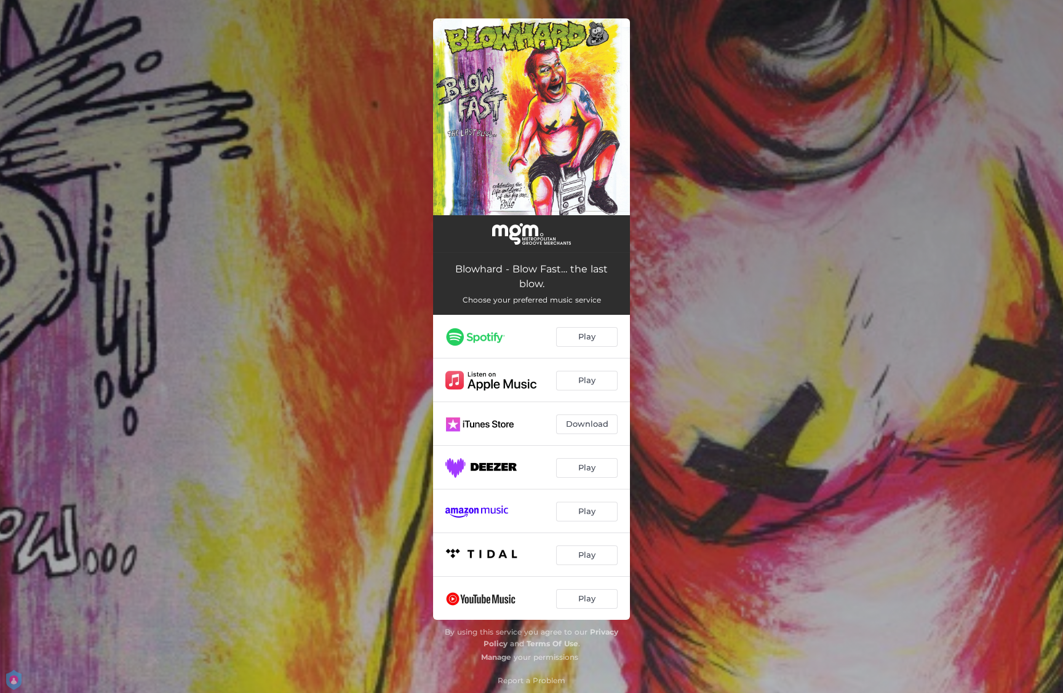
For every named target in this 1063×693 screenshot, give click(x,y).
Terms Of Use (552, 643)
